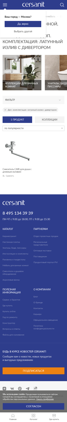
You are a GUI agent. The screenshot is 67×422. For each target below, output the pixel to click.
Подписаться (33, 370)
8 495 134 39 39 (18, 213)
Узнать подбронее (45, 399)
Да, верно (23, 24)
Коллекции (49, 120)
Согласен (33, 406)
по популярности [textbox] (14, 128)
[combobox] (33, 128)
